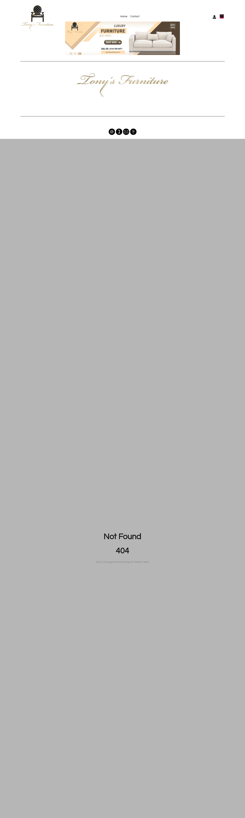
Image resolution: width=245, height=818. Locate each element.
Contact (135, 16)
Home (123, 16)
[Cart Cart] (222, 16)
